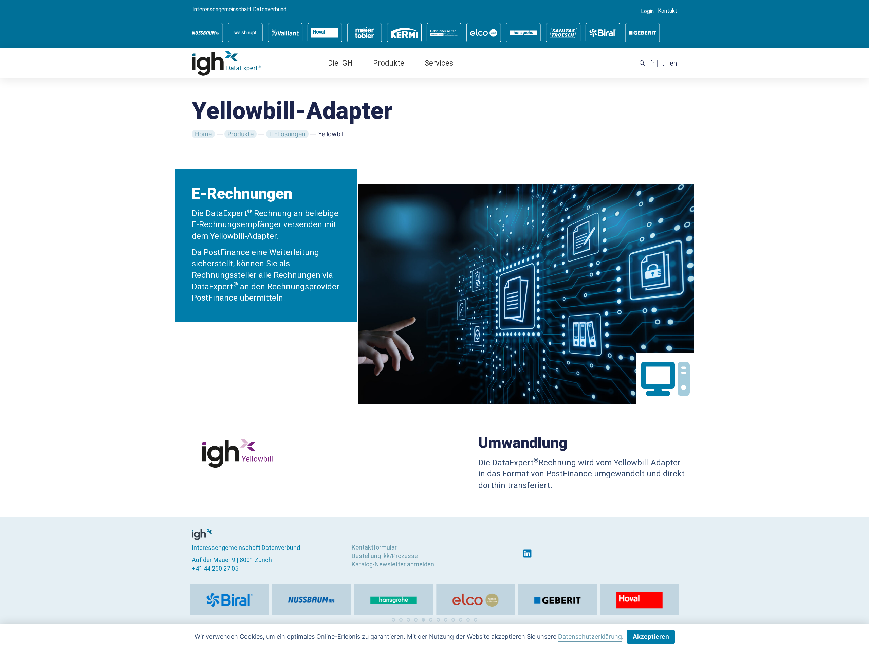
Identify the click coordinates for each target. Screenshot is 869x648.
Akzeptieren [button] (651, 636)
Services (439, 63)
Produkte (388, 63)
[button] (393, 620)
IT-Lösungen (287, 134)
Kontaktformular (374, 547)
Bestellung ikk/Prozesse (385, 555)
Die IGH (340, 63)
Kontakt (667, 11)
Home (203, 134)
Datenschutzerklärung (590, 636)
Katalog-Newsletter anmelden (393, 564)
